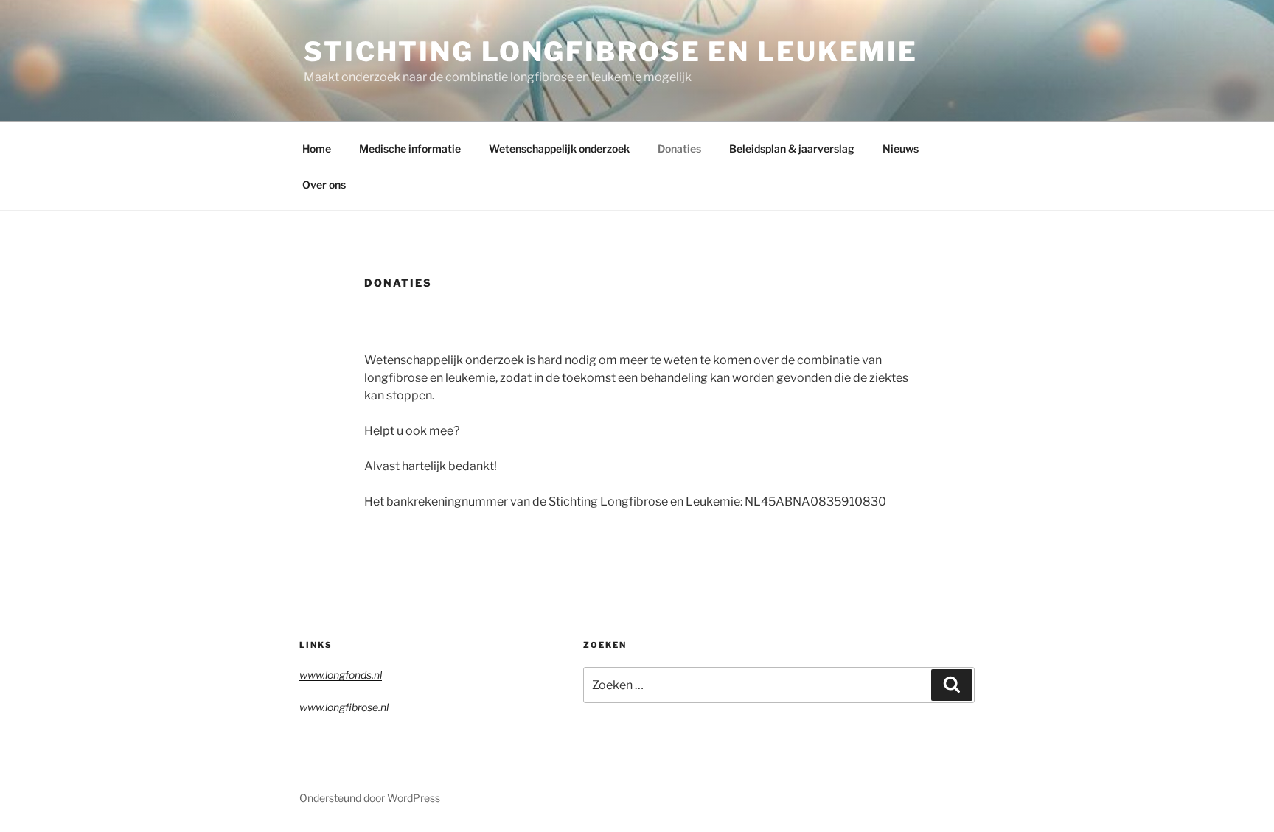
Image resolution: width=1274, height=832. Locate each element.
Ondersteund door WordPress (369, 797)
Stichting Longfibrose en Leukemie (611, 51)
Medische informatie (410, 148)
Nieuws (901, 148)
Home (316, 148)
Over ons (324, 184)
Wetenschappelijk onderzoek (559, 148)
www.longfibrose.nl (344, 707)
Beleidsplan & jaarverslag (791, 148)
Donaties (679, 148)
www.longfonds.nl (340, 674)
